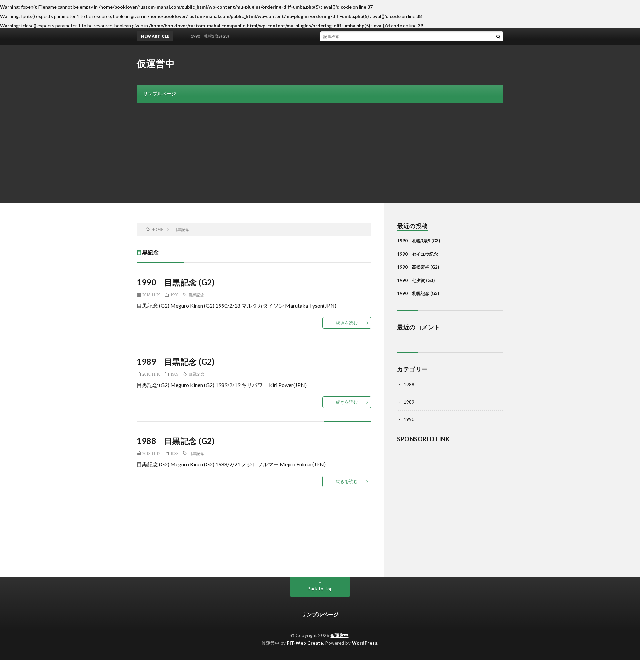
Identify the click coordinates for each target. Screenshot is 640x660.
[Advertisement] (320, 152)
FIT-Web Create (305, 643)
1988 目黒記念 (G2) (175, 441)
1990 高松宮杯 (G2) (418, 267)
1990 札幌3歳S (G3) (418, 240)
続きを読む (347, 322)
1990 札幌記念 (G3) (418, 293)
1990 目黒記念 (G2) (175, 282)
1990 (174, 295)
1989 (174, 374)
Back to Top (320, 588)
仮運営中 (156, 63)
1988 (174, 453)
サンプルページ (159, 93)
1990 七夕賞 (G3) (416, 280)
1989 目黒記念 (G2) (175, 361)
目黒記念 (196, 295)
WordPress (365, 643)
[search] (498, 36)
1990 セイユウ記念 (417, 254)
